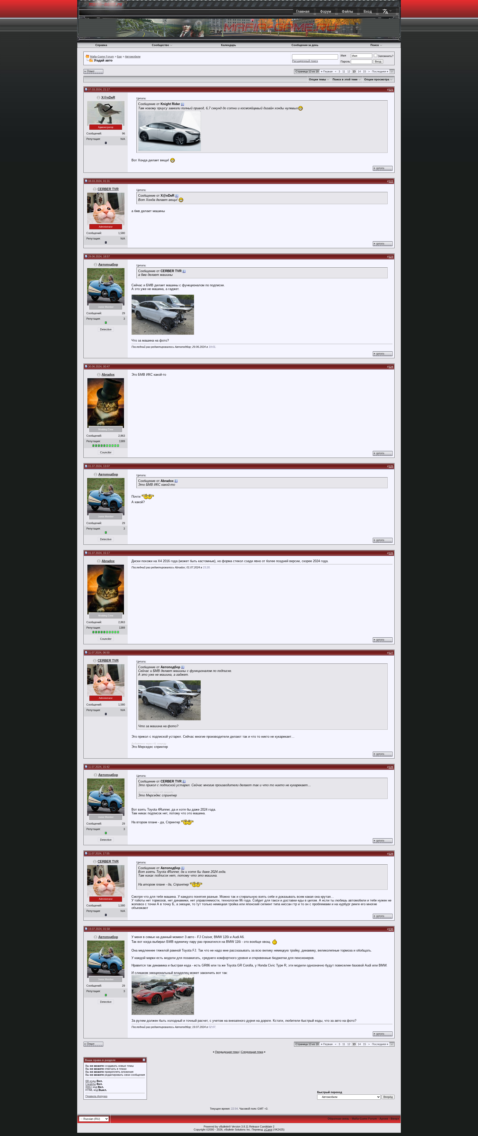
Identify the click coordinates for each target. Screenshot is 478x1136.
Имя (343, 55)
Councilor (106, 452)
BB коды (90, 1080)
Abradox (108, 374)
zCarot (268, 1129)
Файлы (347, 11)
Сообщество (160, 45)
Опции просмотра (376, 79)
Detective (106, 329)
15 (364, 71)
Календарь (228, 45)
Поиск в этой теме (345, 79)
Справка (101, 45)
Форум (325, 11)
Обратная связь (338, 1118)
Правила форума (96, 1096)
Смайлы (90, 1083)
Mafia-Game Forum (102, 56)
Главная (302, 11)
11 (343, 71)
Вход (368, 11)
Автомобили (132, 56)
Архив (383, 1118)
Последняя (380, 71)
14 (359, 71)
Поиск (374, 45)
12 (348, 71)
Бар (119, 56)
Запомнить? (385, 56)
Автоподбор (108, 264)
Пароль (345, 61)
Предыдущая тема (227, 1051)
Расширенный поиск (305, 61)
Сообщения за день (305, 45)
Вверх (395, 1118)
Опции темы (317, 79)
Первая (327, 71)
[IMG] (88, 1086)
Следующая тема (252, 1051)
